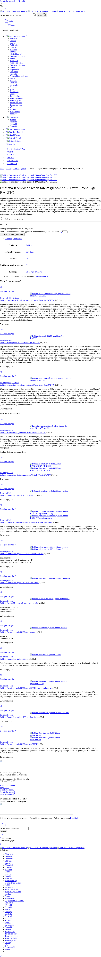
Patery (12, 67)
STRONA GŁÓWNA (16, 149)
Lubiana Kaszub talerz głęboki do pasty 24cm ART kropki (23, 432)
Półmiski (13, 74)
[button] (8, 291)
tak (27, 258)
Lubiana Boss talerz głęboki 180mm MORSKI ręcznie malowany (25, 688)
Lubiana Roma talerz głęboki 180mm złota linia (18, 717)
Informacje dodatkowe (13, 239)
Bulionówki (14, 38)
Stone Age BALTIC (34, 272)
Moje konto (4, 788)
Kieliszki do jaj (16, 54)
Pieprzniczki (14, 69)
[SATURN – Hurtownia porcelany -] (42, 11)
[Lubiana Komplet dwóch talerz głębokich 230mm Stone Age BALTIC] (28, 175)
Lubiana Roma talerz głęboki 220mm (14, 659)
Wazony (13, 109)
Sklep (8, 168)
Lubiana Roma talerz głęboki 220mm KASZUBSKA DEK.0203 (25, 475)
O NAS (10, 152)
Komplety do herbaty (18, 56)
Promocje (11, 144)
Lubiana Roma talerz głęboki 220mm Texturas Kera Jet (21, 554)
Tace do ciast (15, 96)
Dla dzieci (21, 132)
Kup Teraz (20, 234)
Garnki (17, 135)
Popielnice (14, 72)
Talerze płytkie (15, 100)
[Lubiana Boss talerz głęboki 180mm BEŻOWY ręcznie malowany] (50, 514)
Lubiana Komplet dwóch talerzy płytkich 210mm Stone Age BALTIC (27, 300)
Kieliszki (13, 122)
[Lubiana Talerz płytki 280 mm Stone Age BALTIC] (50, 337)
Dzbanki (13, 47)
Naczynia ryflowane (18, 65)
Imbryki (13, 52)
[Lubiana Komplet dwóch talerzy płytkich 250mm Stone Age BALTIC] (50, 379)
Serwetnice (14, 85)
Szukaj (40, 15)
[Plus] (60, 232)
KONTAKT (12, 164)
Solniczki (13, 87)
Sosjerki (13, 89)
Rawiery (13, 78)
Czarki (12, 43)
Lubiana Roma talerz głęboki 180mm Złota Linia (19, 583)
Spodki (12, 94)
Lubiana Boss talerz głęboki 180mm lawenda (18, 632)
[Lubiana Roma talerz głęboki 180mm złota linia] (50, 713)
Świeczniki (14, 92)
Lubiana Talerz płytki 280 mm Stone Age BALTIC (20, 343)
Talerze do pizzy (16, 105)
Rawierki (13, 81)
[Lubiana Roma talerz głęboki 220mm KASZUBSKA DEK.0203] (50, 467)
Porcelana (21, 36)
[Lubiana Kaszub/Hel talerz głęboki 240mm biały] (50, 599)
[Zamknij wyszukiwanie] (2, 836)
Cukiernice (14, 45)
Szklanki (13, 126)
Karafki (13, 120)
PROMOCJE (12, 161)
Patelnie (19, 138)
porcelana (30, 252)
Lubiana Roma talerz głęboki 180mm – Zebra (18, 495)
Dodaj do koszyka (7, 234)
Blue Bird (74, 818)
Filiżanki (13, 49)
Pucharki (13, 124)
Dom (2, 168)
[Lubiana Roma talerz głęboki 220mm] (50, 655)
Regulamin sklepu (7, 790)
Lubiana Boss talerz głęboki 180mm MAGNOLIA (20, 744)
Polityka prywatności (8, 785)
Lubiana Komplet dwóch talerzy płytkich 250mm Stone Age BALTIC (27, 385)
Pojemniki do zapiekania (19, 76)
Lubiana (29, 245)
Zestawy (13, 114)
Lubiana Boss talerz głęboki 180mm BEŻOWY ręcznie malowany (26, 522)
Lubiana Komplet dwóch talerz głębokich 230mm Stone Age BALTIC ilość (29, 232)
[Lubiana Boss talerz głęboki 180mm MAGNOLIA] (50, 736)
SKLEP (10, 155)
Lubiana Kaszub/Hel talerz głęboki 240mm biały (19, 603)
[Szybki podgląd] (1, 289)
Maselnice (14, 61)
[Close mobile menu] (1, 845)
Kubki (12, 58)
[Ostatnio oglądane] (6, 826)
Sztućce (18, 141)
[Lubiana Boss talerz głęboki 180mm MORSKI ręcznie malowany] (50, 682)
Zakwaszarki (15, 112)
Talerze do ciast (16, 103)
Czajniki (13, 41)
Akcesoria (21, 129)
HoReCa (10, 158)
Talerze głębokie (16, 98)
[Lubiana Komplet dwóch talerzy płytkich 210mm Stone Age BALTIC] (50, 295)
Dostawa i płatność (7, 794)
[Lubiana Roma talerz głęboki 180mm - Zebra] (50, 491)
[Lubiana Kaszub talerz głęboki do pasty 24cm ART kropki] (50, 427)
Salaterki (13, 83)
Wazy (12, 107)
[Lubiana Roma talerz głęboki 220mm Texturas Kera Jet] (50, 548)
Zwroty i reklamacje (8, 792)
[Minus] (69, 232)
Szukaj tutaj (5, 15)
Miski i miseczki (16, 63)
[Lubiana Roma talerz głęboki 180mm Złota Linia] (50, 578)
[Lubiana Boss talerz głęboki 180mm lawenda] (50, 628)
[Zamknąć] (1, 838)
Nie (27, 265)
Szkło (16, 117)
